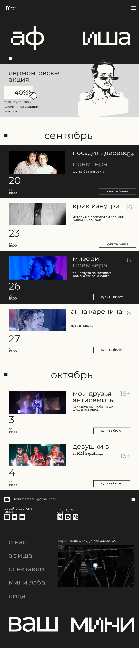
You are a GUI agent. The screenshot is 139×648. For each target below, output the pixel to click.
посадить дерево (100, 152)
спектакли (26, 569)
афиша (20, 555)
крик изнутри (96, 206)
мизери (86, 259)
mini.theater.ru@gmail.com (35, 499)
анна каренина (96, 311)
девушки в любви (91, 449)
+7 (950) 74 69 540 (67, 511)
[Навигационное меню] (133, 8)
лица (17, 596)
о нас (17, 542)
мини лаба (27, 582)
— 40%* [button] (18, 93)
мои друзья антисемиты (94, 397)
